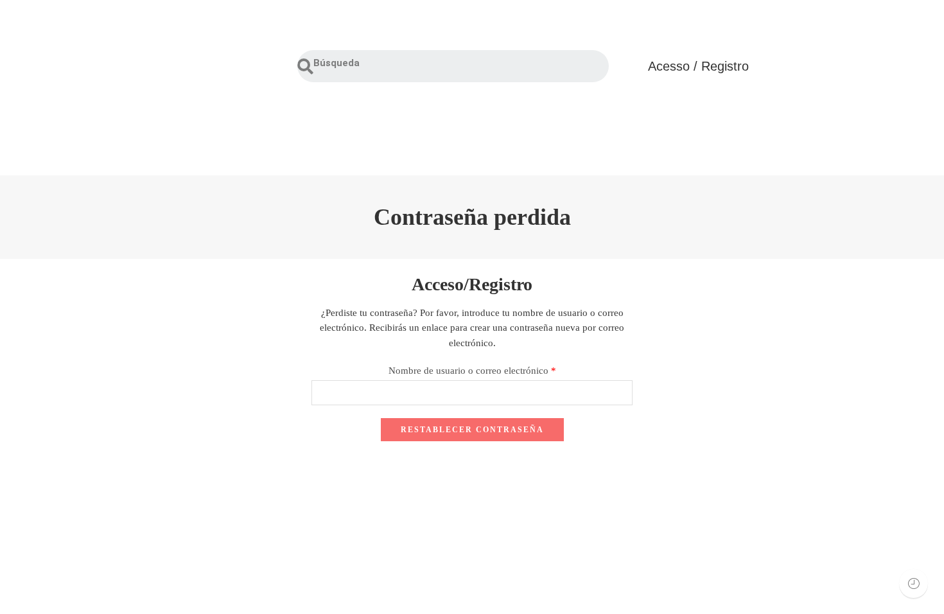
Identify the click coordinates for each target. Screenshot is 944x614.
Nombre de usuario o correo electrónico (472, 370)
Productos (258, 139)
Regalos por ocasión (386, 139)
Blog (775, 139)
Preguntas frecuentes (540, 139)
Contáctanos (678, 139)
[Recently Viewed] (913, 583)
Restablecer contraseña (472, 429)
